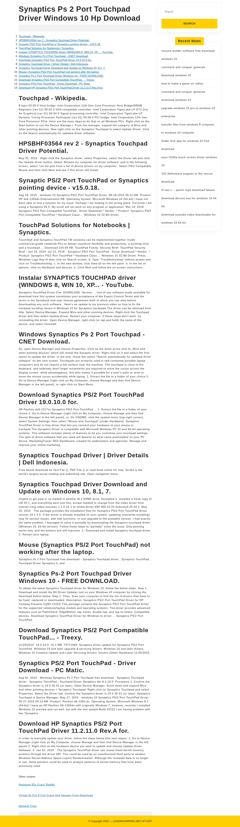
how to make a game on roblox (182, 83)
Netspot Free (28, 805)
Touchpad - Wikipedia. (32, 36)
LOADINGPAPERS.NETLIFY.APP (132, 821)
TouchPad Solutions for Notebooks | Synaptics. (46, 48)
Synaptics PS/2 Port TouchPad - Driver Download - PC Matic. (55, 83)
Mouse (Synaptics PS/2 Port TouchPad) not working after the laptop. (59, 71)
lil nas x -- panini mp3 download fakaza (188, 189)
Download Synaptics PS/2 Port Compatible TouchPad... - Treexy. (57, 79)
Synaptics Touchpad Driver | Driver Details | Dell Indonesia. (53, 63)
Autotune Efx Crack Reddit (37, 784)
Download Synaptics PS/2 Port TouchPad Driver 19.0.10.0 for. (55, 59)
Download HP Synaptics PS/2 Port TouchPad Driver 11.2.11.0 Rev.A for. (61, 87)
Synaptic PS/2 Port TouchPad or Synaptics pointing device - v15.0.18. (60, 44)
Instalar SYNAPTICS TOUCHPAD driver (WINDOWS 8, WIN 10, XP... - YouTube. (66, 52)
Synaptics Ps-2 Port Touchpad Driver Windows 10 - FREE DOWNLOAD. (61, 75)
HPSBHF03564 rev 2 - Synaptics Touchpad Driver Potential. (54, 40)
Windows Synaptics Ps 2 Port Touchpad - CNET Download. (53, 56)
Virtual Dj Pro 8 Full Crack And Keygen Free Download (56, 795)
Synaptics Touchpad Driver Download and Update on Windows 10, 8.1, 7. (62, 67)
